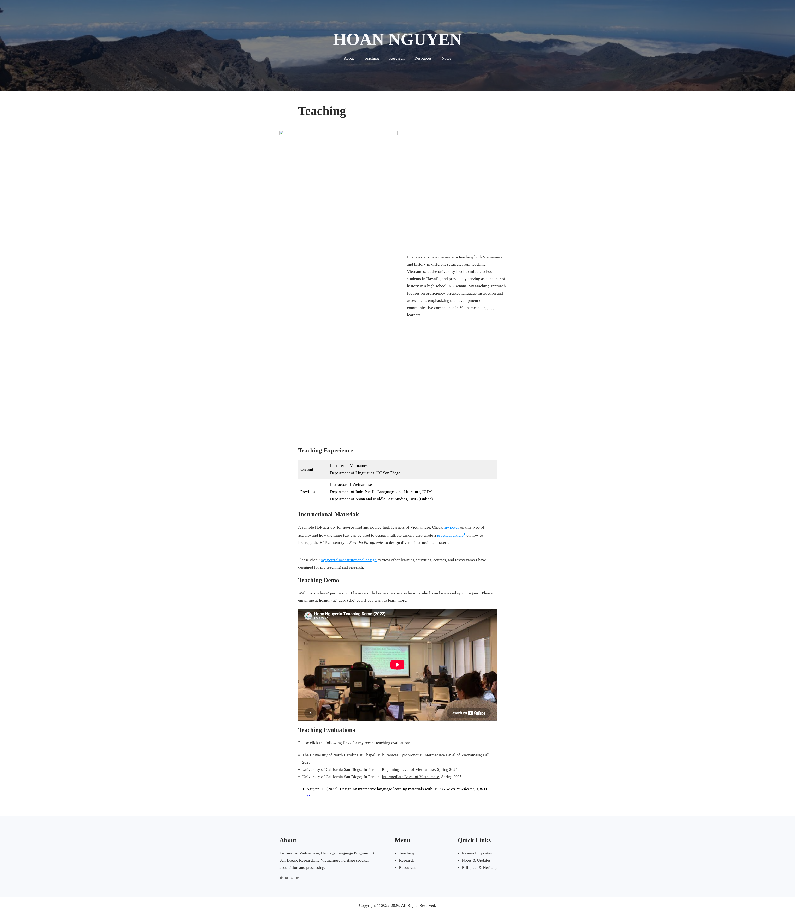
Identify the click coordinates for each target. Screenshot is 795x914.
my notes (451, 527)
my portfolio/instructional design (349, 560)
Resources (407, 867)
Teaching (406, 853)
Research (406, 860)
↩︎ (308, 796)
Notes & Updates (476, 860)
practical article (450, 535)
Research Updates (477, 853)
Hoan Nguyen (397, 39)
